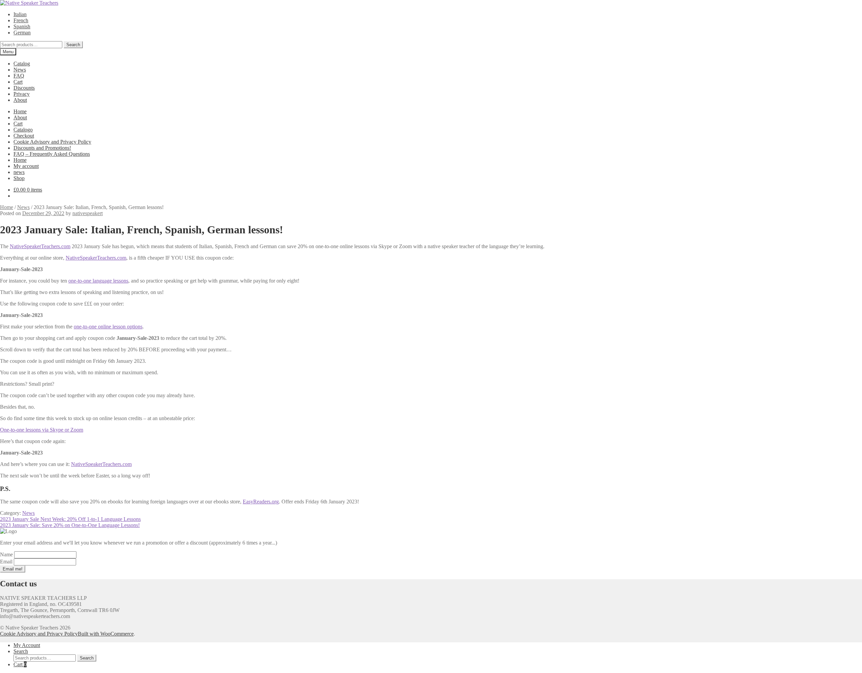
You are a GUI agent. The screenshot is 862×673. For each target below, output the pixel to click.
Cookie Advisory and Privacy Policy (52, 142)
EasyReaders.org (261, 501)
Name (7, 554)
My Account (26, 645)
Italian (20, 14)
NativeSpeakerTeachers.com (40, 246)
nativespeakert (87, 213)
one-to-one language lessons (98, 281)
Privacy (21, 94)
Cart (18, 82)
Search (73, 44)
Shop (19, 178)
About (20, 100)
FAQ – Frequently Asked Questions (51, 154)
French (20, 20)
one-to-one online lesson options (108, 326)
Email (7, 561)
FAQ (18, 76)
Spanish (21, 26)
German (22, 32)
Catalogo (23, 130)
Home (20, 111)
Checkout (23, 136)
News (19, 69)
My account (26, 166)
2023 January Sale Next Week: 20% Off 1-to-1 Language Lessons (70, 519)
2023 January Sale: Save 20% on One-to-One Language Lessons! (70, 525)
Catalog (21, 63)
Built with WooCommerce (106, 634)
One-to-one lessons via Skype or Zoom (41, 430)
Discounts (24, 88)
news (19, 172)
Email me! (13, 569)
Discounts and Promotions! (42, 148)
